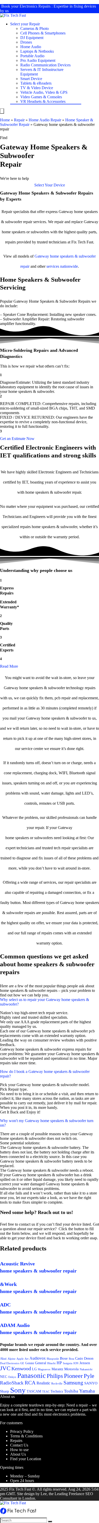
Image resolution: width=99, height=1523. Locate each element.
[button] (49, 185)
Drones (26, 42)
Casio (79, 1358)
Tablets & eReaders (36, 83)
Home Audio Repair (45, 120)
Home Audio (30, 47)
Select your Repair (25, 24)
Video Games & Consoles (41, 97)
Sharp (4, 1391)
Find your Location (25, 1459)
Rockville (56, 1383)
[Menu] (2, 111)
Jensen (84, 1363)
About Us (18, 1454)
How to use (19, 1450)
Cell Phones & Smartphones (42, 33)
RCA (30, 1382)
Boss (71, 1358)
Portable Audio (32, 56)
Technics (57, 1391)
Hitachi (51, 1363)
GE (22, 1363)
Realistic (43, 1383)
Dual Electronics (9, 1363)
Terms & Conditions (26, 1436)
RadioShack (12, 1382)
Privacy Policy (22, 1431)
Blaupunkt (53, 1358)
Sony (18, 1390)
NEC (3, 1377)
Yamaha (87, 1391)
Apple (20, 1358)
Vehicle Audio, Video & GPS (44, 92)
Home (5, 120)
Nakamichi (86, 1369)
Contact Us (19, 1445)
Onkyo (12, 1376)
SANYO (90, 1383)
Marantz (57, 1369)
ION (75, 1363)
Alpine (11, 1358)
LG (34, 1369)
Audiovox (37, 1358)
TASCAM (34, 1391)
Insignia (67, 1363)
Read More (9, 666)
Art (26, 1358)
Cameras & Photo (34, 28)
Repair (19, 120)
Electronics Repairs (35, 6)
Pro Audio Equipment (37, 60)
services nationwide (62, 266)
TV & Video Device (36, 88)
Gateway (42, 256)
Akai (3, 1358)
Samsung (73, 1383)
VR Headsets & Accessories (42, 101)
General (40, 1363)
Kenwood (21, 1368)
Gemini (29, 1363)
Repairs (16, 1440)
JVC (5, 1368)
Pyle (89, 1376)
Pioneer (73, 1375)
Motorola (71, 1369)
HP (59, 1363)
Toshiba (71, 1391)
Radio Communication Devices (45, 65)
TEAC (46, 1391)
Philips (55, 1376)
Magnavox (44, 1369)
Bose (64, 1358)
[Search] (50, 1521)
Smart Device (31, 78)
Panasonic (31, 1375)
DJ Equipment (31, 37)
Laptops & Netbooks (37, 51)
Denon (88, 1358)
